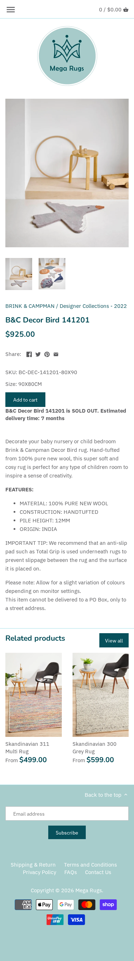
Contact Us (98, 872)
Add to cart (25, 399)
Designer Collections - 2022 (93, 306)
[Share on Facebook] (29, 353)
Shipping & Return (33, 864)
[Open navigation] (10, 9)
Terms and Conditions (90, 864)
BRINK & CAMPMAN (30, 306)
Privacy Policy (39, 872)
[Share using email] (56, 353)
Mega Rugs (88, 890)
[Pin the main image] (47, 353)
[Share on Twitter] (38, 353)
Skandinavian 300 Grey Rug (94, 747)
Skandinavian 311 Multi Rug (27, 747)
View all (114, 640)
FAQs (70, 872)
